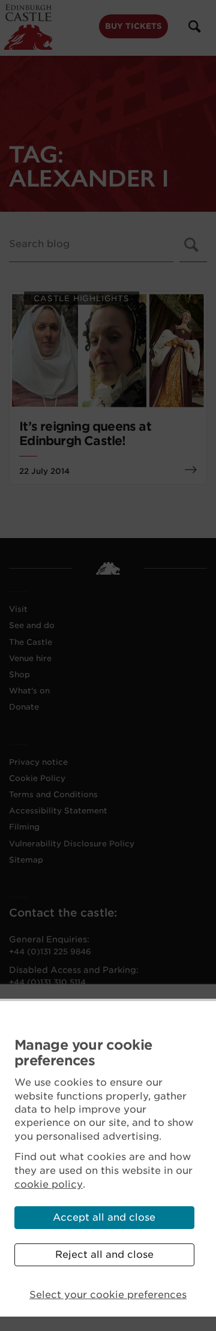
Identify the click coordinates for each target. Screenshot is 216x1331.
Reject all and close (104, 1254)
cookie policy (48, 1184)
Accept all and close (104, 1217)
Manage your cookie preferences (83, 1053)
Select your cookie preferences (108, 1294)
